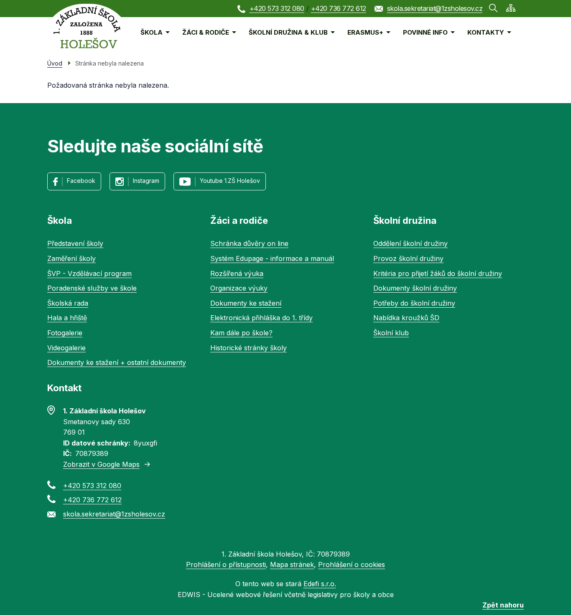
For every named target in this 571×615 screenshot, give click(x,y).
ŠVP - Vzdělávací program (89, 273)
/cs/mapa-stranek (510, 8)
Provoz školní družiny (408, 258)
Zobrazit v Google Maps (101, 464)
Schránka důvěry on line (249, 243)
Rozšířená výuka (236, 273)
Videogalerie (66, 348)
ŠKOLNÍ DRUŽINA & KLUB (288, 32)
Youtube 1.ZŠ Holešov (230, 180)
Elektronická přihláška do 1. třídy (261, 318)
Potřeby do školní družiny (414, 303)
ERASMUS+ (365, 32)
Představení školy (75, 243)
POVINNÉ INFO (425, 32)
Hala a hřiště (67, 318)
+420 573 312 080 (277, 8)
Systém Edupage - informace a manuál (272, 258)
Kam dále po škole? (241, 333)
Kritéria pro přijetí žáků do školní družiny (437, 273)
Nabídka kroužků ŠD (406, 318)
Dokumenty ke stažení (245, 303)
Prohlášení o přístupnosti (226, 564)
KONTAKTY (485, 32)
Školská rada (67, 303)
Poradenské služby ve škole (92, 288)
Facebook (81, 180)
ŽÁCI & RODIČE (205, 32)
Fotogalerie (64, 333)
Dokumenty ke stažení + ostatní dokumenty (116, 362)
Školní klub (391, 333)
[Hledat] (493, 8)
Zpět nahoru (503, 605)
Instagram (146, 180)
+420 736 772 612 (338, 8)
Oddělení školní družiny (410, 243)
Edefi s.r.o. (319, 584)
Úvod (54, 63)
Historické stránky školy (248, 348)
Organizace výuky (239, 288)
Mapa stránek (292, 564)
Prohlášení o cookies (351, 564)
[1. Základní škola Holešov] (87, 27)
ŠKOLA (151, 32)
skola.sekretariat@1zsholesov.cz (435, 8)
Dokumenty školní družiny (415, 288)
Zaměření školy (71, 258)
